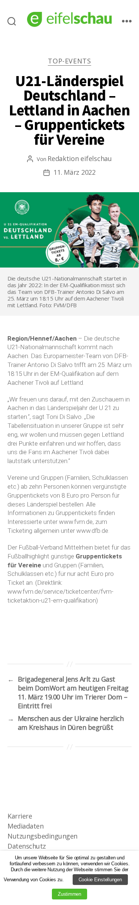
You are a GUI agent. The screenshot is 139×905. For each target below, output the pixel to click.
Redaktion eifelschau (79, 158)
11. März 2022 (74, 172)
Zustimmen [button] (69, 894)
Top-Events (69, 61)
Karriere (19, 815)
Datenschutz (26, 846)
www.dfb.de (92, 530)
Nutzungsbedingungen (42, 836)
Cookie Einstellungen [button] (100, 879)
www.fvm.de (76, 521)
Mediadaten (25, 826)
